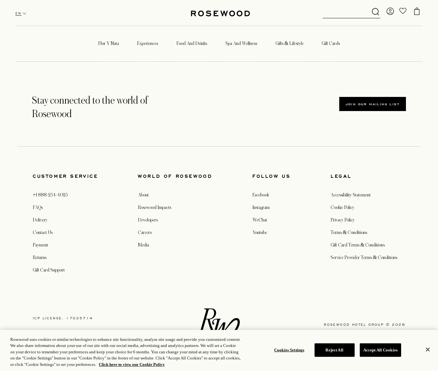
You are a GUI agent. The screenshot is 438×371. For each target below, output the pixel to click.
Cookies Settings (289, 350)
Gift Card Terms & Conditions (358, 244)
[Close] (428, 349)
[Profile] (390, 11)
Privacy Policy (343, 219)
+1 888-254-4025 (50, 194)
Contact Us (43, 232)
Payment (40, 244)
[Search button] (375, 11)
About (143, 194)
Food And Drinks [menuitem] (191, 43)
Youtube (259, 232)
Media (143, 244)
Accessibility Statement (351, 194)
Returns (39, 257)
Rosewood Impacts (154, 207)
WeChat (259, 219)
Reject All (334, 350)
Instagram (261, 207)
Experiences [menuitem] (147, 43)
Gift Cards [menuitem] (331, 43)
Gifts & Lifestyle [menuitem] (289, 43)
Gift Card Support (49, 269)
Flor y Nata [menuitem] (108, 43)
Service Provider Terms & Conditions (364, 257)
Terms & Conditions (349, 232)
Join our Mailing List (373, 104)
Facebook (260, 194)
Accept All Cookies (380, 350)
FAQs (38, 207)
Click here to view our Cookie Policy (132, 364)
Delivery (40, 219)
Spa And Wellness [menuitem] (241, 43)
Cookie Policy (342, 207)
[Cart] (417, 11)
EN (18, 13)
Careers (145, 232)
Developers (148, 219)
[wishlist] (403, 11)
